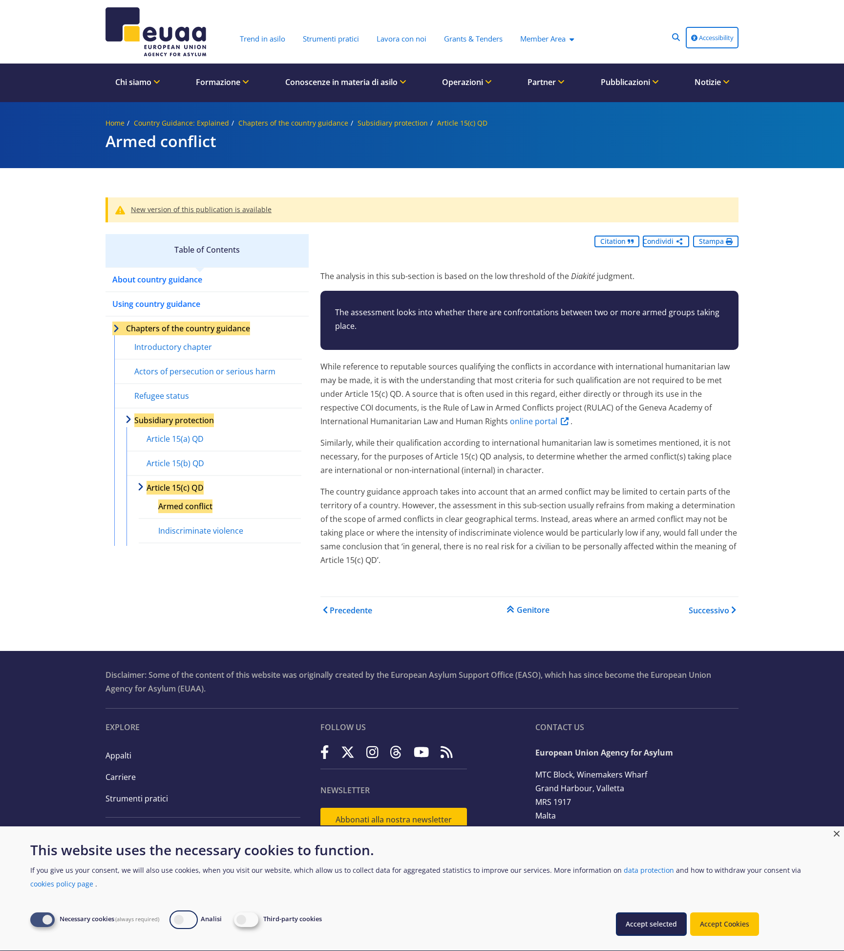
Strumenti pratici (137, 798)
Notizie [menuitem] (709, 82)
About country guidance (157, 279)
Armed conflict (185, 506)
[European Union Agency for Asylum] (158, 31)
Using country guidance (156, 304)
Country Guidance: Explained (181, 123)
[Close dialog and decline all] (836, 832)
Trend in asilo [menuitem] (262, 38)
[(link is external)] (324, 752)
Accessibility (715, 37)
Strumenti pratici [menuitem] (331, 38)
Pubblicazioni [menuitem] (626, 82)
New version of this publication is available (201, 209)
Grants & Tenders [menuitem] (473, 38)
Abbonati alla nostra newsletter (394, 819)
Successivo (709, 610)
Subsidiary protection (393, 123)
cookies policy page (61, 883)
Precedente (351, 610)
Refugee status (161, 395)
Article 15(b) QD (175, 463)
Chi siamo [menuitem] (134, 82)
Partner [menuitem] (543, 82)
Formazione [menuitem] (219, 82)
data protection (649, 870)
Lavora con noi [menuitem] (401, 38)
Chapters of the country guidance (293, 123)
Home (115, 123)
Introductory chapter (173, 347)
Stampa (712, 241)
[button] (676, 37)
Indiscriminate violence (200, 530)
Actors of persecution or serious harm (204, 371)
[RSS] (447, 752)
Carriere (121, 777)
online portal (533, 421)
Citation (614, 241)
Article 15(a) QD (175, 438)
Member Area (543, 38)
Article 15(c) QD (462, 123)
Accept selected (651, 924)
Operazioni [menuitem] (463, 82)
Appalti (118, 755)
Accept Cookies (724, 924)
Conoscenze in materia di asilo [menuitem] (342, 82)
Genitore (533, 610)
